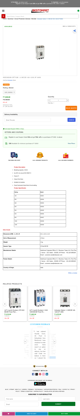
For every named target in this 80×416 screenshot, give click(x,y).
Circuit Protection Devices (22, 19)
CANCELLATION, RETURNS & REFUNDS (54, 391)
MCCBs (33, 19)
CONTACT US (65, 389)
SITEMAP (11, 389)
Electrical (11, 19)
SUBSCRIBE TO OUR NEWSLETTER (40, 394)
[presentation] (5, 304)
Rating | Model (8, 88)
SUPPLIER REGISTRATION (50, 389)
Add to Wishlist (8, 414)
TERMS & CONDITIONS (26, 391)
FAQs (59, 389)
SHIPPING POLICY (38, 391)
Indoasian (10, 80)
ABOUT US (18, 389)
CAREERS (24, 389)
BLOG (6, 389)
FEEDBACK (31, 389)
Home (5, 19)
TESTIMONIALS (39, 389)
